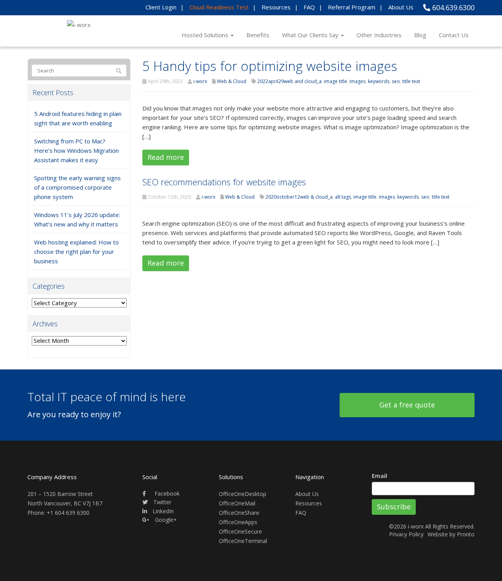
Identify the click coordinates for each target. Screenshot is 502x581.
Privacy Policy (406, 534)
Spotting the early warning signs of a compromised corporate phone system (77, 187)
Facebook (166, 493)
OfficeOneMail (237, 503)
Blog (420, 35)
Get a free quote (407, 404)
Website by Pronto (451, 534)
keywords (378, 81)
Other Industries (379, 35)
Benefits (257, 35)
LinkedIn (162, 511)
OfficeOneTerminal (243, 541)
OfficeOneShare (239, 512)
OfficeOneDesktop (242, 494)
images (357, 81)
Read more (165, 157)
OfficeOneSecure (240, 531)
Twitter (161, 502)
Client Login (161, 7)
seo (396, 81)
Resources (276, 7)
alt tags (343, 197)
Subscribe (394, 506)
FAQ (309, 7)
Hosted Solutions (206, 35)
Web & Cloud (231, 81)
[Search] (118, 71)
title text (411, 81)
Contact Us (454, 35)
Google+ (165, 519)
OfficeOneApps (238, 522)
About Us (400, 7)
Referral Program (351, 7)
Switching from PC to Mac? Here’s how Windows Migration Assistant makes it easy (76, 150)
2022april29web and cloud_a (289, 81)
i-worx (200, 81)
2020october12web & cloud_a (299, 197)
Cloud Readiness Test (219, 7)
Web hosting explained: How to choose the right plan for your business (76, 251)
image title (335, 81)
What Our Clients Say (311, 35)
